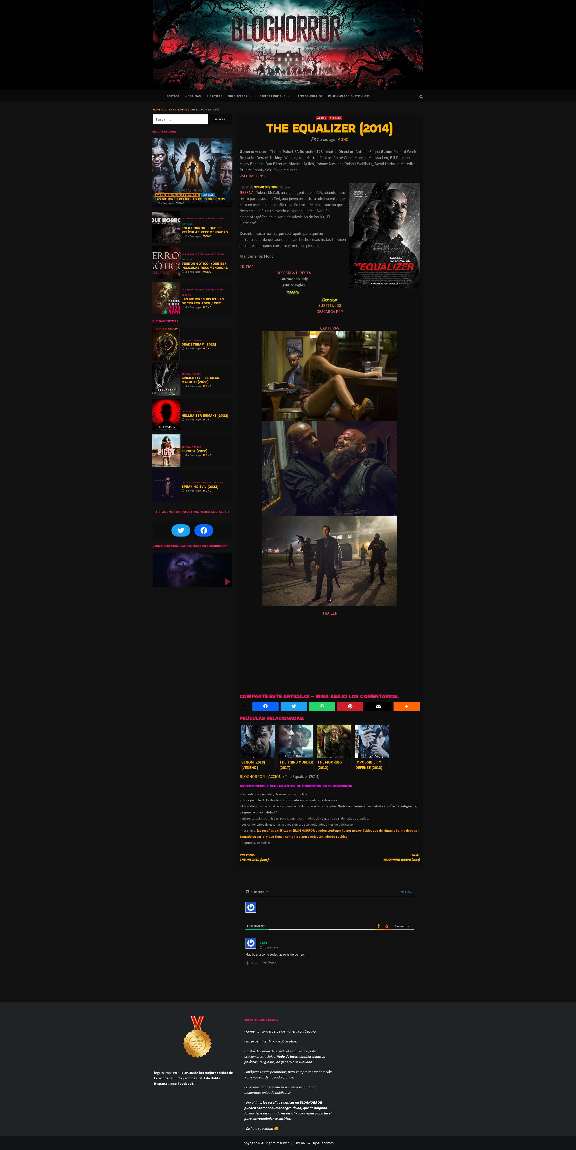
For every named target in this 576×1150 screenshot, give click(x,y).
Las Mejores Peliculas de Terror (177, 195)
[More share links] (407, 706)
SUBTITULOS (329, 305)
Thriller (335, 118)
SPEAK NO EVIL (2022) (200, 486)
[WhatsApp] (322, 706)
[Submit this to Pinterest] (350, 706)
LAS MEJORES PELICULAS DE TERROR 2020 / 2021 (203, 301)
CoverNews (302, 1143)
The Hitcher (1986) (254, 857)
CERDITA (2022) (194, 451)
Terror (186, 295)
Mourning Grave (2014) (401, 857)
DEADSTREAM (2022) (199, 344)
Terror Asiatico (310, 96)
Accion (321, 118)
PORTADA (172, 96)
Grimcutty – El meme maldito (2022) (201, 379)
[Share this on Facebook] (265, 706)
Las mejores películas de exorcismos (190, 199)
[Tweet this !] (294, 706)
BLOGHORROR (252, 776)
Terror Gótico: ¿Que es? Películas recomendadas (205, 265)
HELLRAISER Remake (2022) (205, 415)
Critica (186, 340)
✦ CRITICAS (214, 96)
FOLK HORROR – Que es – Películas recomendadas (205, 230)
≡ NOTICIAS (193, 96)
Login (409, 892)
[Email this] (378, 706)
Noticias (208, 195)
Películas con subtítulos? (348, 96)
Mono (343, 139)
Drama (196, 482)
